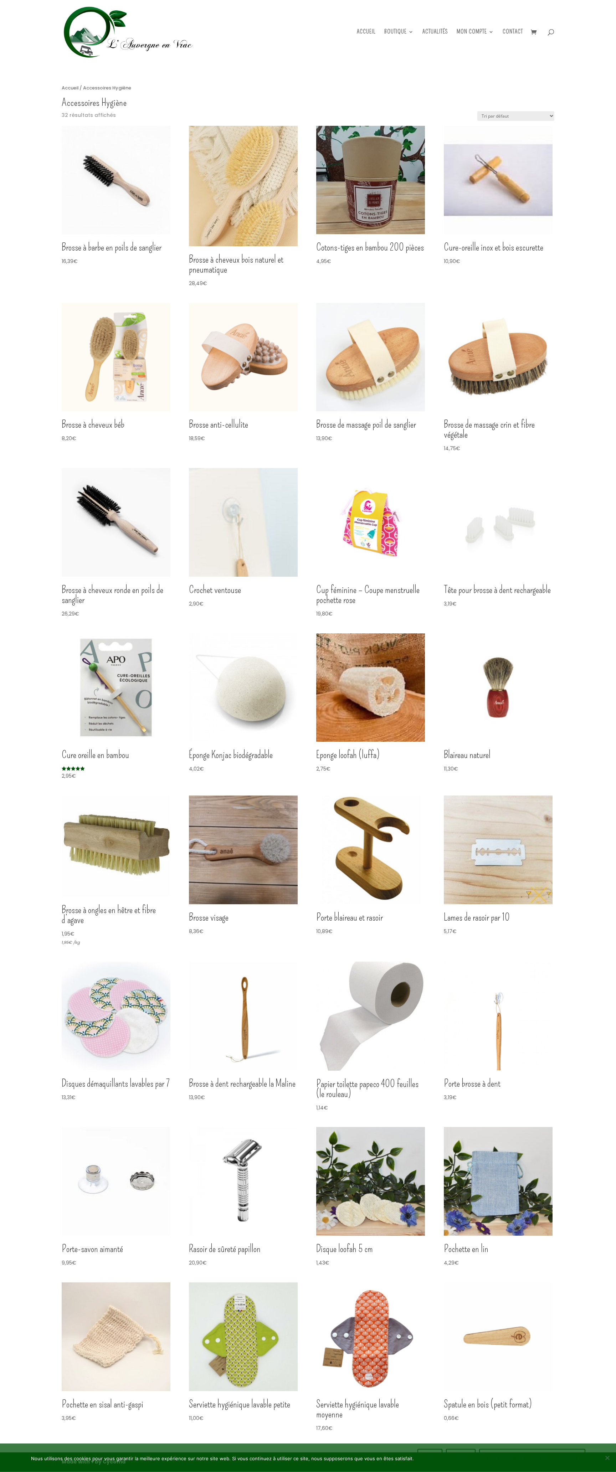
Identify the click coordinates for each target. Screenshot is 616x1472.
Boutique (395, 32)
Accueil (366, 32)
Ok (430, 1457)
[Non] (607, 1457)
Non (461, 1457)
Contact (513, 32)
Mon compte (472, 32)
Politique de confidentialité (532, 1457)
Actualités (435, 32)
